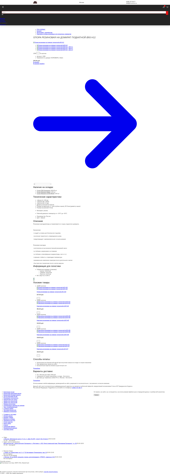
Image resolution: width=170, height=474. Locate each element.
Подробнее (36, 368)
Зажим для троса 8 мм (10, 402)
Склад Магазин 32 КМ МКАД (45, 193)
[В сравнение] (38, 53)
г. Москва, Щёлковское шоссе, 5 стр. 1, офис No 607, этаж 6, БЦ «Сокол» (26, 439)
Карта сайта (7, 423)
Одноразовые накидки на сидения (14, 405)
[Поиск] (167, 13)
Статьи (6, 425)
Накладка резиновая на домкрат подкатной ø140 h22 (53, 306)
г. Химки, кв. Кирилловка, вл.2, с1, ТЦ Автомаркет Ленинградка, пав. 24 (25, 452)
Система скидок (8, 429)
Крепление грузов (9, 392)
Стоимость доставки (10, 414)
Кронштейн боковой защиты (12, 395)
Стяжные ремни (8, 408)
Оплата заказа (8, 416)
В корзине (38, 63)
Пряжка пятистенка (9, 404)
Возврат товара (8, 417)
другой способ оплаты (51, 471)
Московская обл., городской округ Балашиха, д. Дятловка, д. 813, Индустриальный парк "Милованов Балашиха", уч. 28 (40, 443)
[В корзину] (87, 296)
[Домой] (35, 2)
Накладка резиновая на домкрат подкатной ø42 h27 (52, 349)
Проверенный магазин (10, 428)
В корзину (36, 62)
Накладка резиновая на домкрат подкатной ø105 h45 (53, 320)
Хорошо (96, 395)
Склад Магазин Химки (43, 192)
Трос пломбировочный (10, 407)
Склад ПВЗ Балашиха (43, 190)
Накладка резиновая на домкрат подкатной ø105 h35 (53, 334)
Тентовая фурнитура (10, 410)
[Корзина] (167, 7)
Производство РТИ (9, 420)
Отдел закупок (8, 422)
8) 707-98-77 (77, 387)
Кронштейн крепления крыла (12, 393)
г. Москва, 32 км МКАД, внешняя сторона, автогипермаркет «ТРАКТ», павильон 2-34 (29, 457)
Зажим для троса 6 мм (10, 401)
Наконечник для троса (10, 399)
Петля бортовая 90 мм (10, 396)
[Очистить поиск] (2, 14)
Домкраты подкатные (10, 411)
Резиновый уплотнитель (11, 398)
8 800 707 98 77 (130, 1)
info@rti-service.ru (131, 3)
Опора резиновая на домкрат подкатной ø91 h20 (51, 292)
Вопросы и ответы (9, 419)
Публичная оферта (9, 426)
